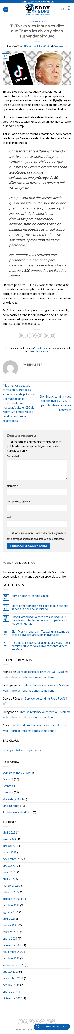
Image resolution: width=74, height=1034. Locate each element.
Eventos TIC (10, 786)
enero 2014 (10, 991)
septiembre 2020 (13, 965)
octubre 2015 (11, 985)
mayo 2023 (10, 852)
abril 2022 (9, 879)
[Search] (62, 9)
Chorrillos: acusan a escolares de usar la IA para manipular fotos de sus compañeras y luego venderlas (39, 620)
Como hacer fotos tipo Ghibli (30, 595)
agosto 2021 (11, 912)
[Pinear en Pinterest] (46, 335)
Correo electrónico (18, 501)
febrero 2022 (11, 892)
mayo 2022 (10, 872)
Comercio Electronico (16, 772)
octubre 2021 (11, 905)
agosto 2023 (11, 846)
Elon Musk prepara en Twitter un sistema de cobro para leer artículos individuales (40, 633)
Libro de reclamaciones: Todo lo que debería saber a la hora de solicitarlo (40, 607)
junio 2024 (9, 839)
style (29, 750)
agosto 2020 (11, 972)
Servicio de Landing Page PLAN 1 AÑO (35, 701)
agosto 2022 (11, 866)
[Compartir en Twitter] (34, 335)
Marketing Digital (14, 799)
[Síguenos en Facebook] (20, 1021)
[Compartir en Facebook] (27, 335)
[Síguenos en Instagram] (25, 1021)
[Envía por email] (40, 335)
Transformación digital (17, 812)
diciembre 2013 (12, 998)
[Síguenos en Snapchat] (37, 1021)
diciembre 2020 (12, 945)
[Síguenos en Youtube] (53, 1021)
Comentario (14, 456)
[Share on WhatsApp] (21, 335)
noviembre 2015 (13, 978)
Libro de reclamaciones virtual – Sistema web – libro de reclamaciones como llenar (35, 674)
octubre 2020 (11, 958)
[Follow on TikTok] (31, 1021)
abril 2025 (9, 832)
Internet (8, 792)
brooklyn (8, 750)
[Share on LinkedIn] (52, 335)
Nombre (12, 486)
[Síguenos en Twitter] (42, 1021)
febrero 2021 (11, 932)
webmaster (60, 45)
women (39, 750)
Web (9, 517)
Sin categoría (37, 21)
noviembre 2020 (13, 952)
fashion (20, 750)
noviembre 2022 (13, 859)
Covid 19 (8, 779)
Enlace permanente (38, 351)
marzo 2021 (10, 925)
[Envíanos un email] (48, 1021)
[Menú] (5, 9)
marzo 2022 (10, 885)
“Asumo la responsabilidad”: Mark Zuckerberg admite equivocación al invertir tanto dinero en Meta (41, 646)
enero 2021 (10, 938)
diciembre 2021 (12, 899)
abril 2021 (9, 918)
